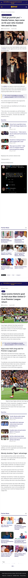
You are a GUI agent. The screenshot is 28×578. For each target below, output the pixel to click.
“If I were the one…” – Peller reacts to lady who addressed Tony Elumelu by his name (18, 133)
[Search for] (26, 7)
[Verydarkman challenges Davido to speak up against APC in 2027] (5, 141)
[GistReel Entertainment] (14, 7)
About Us (4, 575)
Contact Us (9, 575)
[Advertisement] (14, 213)
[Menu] (1, 7)
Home (3, 12)
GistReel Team (16, 575)
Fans (13, 275)
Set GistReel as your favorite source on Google (12, 2)
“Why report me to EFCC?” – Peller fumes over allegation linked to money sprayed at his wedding (17, 147)
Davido (8, 275)
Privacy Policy (23, 575)
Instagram (18, 275)
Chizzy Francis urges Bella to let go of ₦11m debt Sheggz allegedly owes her (18, 126)
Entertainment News (10, 12)
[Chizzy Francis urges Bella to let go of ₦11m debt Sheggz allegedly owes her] (5, 125)
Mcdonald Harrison (6, 28)
